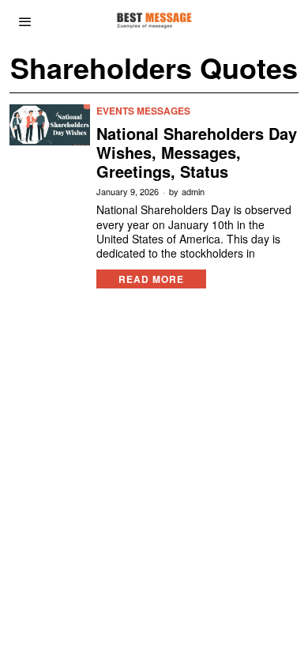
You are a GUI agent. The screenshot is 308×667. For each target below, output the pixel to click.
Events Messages (143, 111)
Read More (151, 279)
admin (193, 192)
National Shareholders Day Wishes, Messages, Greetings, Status (196, 152)
